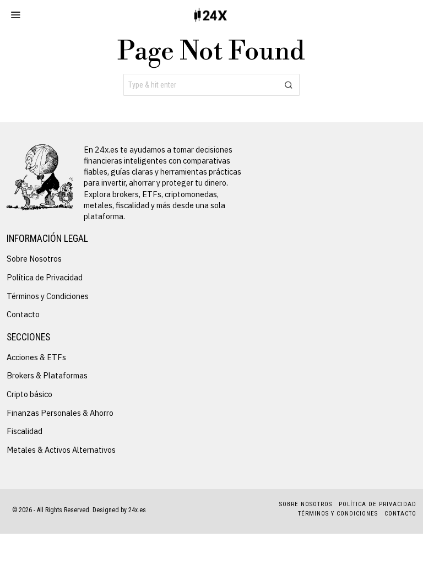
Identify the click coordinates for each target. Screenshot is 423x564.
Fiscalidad (24, 431)
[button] (289, 85)
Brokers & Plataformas (47, 375)
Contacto (23, 314)
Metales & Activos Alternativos (61, 449)
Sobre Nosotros (34, 258)
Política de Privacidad (45, 277)
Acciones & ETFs (36, 357)
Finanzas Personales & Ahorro (60, 413)
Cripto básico (29, 394)
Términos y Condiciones (48, 296)
